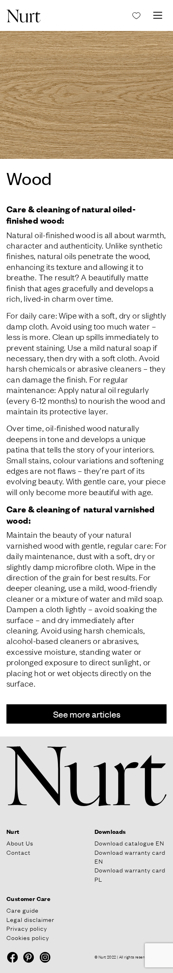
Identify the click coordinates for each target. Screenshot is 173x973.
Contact (18, 852)
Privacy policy (26, 928)
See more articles (86, 714)
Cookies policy (27, 937)
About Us (19, 842)
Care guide (22, 909)
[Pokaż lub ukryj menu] (158, 15)
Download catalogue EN (129, 842)
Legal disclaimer (30, 919)
